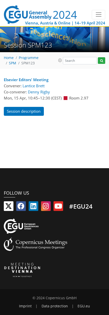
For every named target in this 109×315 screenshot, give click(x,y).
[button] (60, 60)
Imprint (25, 306)
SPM (12, 63)
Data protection (55, 306)
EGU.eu (84, 306)
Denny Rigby (39, 91)
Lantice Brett (34, 85)
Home (9, 57)
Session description (24, 111)
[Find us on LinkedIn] (33, 207)
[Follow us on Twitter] (8, 207)
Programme (29, 57)
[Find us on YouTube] (58, 207)
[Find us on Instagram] (46, 207)
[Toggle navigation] (98, 15)
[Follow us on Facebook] (21, 207)
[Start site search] (101, 60)
